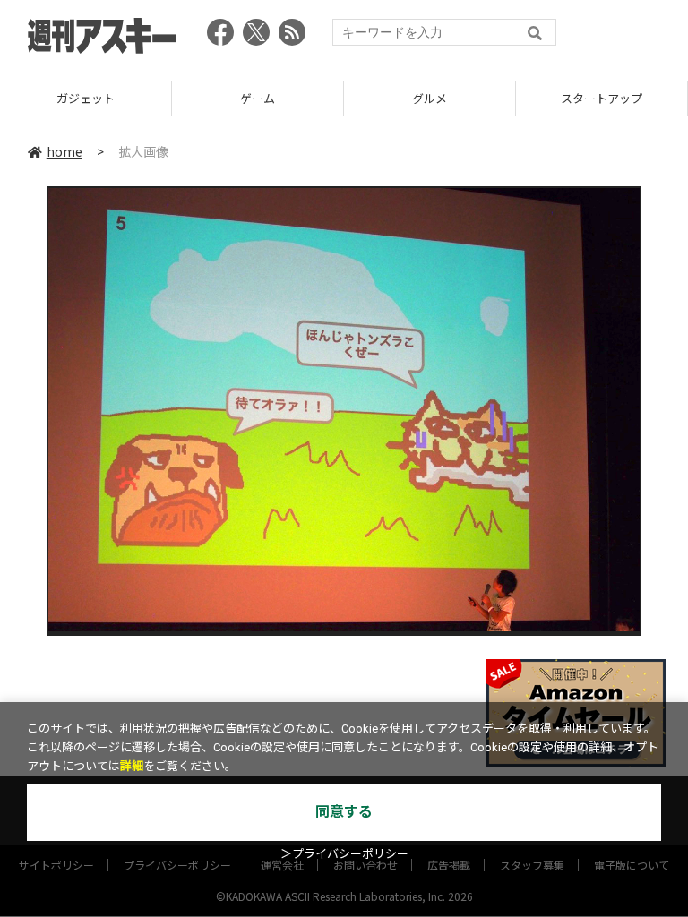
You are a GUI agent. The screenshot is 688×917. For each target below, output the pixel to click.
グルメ (429, 98)
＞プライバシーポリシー (344, 854)
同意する (344, 811)
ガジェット (85, 98)
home (64, 151)
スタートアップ (601, 98)
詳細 (131, 766)
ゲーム (257, 98)
